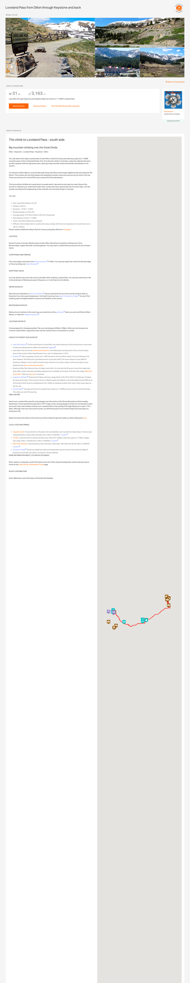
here (85, 418)
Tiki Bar (15, 438)
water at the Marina (36, 294)
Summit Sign (17, 389)
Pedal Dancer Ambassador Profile (31, 464)
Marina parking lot (40, 261)
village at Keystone (31, 314)
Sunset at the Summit (41, 350)
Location (63, 435)
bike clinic (32, 374)
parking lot (60, 312)
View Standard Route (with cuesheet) (65, 106)
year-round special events (33, 365)
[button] (124, 622)
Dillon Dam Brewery (20, 444)
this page (66, 229)
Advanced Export (39, 106)
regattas (51, 347)
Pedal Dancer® (168, 112)
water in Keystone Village (68, 296)
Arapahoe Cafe (18, 432)
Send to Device (19, 106)
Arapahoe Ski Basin (20, 377)
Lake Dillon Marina (19, 344)
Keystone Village (19, 450)
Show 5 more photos (176, 82)
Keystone (16, 356)
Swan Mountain (32, 264)
